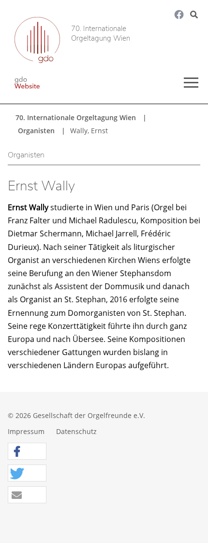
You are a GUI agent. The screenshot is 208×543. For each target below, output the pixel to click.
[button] (27, 451)
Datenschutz (76, 431)
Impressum (26, 431)
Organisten (36, 130)
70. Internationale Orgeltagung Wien (100, 33)
